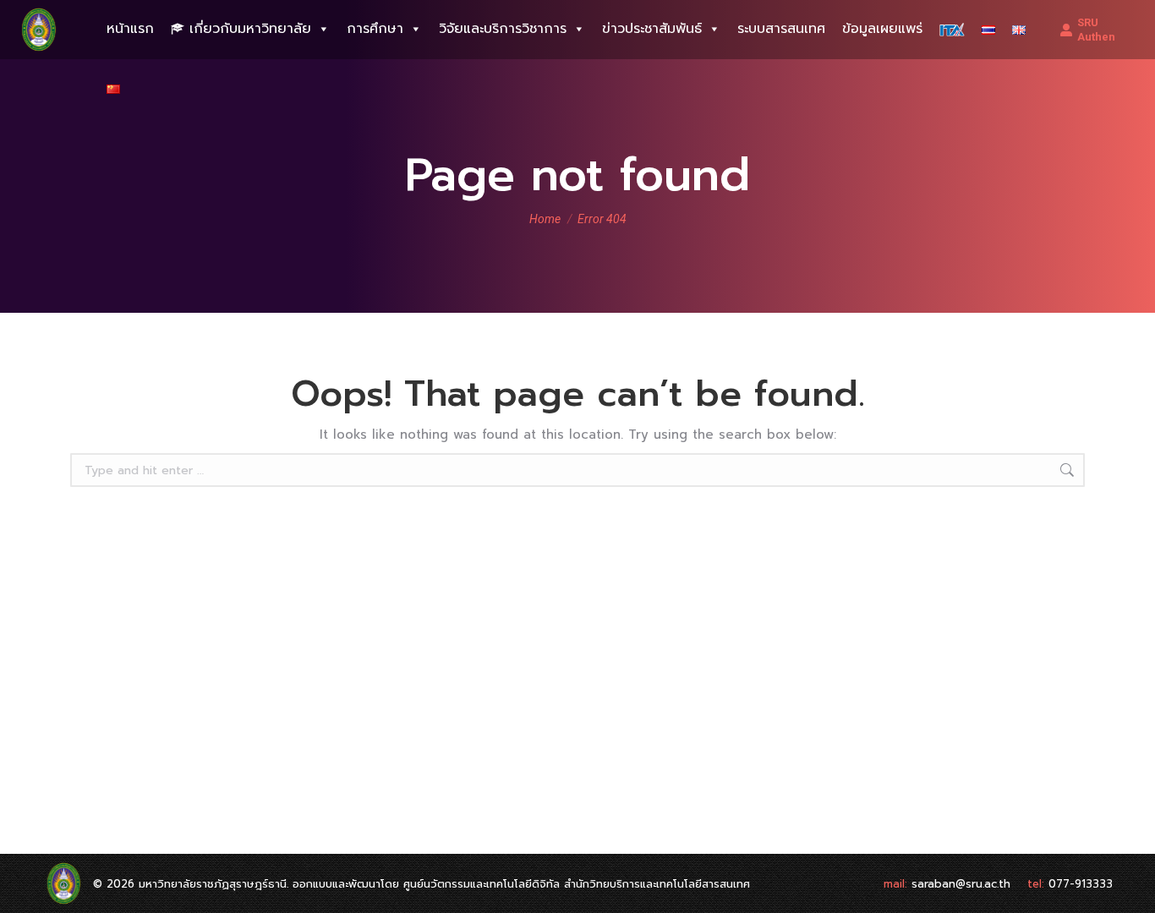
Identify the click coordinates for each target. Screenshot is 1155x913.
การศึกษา (375, 29)
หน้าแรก (130, 29)
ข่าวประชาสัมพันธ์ (652, 29)
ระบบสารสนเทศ (781, 29)
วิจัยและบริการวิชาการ (503, 29)
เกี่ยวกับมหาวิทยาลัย (250, 29)
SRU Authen (1096, 29)
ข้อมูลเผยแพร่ (882, 29)
